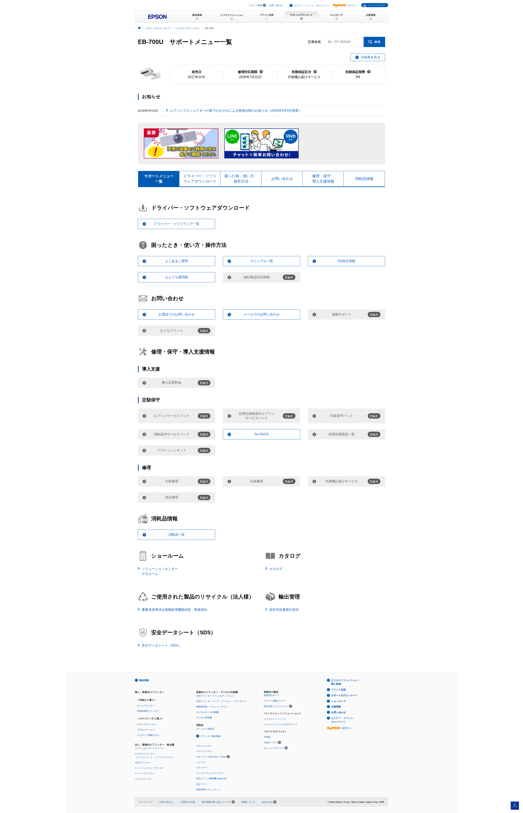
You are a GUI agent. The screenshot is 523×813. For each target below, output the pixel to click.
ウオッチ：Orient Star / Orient (211, 757)
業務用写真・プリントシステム (212, 706)
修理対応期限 (250, 72)
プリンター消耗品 (205, 729)
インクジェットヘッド (275, 719)
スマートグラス (204, 751)
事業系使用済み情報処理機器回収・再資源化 (174, 609)
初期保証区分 (304, 72)
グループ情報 (255, 5)
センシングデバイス (274, 748)
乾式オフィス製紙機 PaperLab (211, 778)
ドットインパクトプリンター (149, 768)
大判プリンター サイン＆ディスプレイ (215, 696)
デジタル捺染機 (204, 717)
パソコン (200, 762)
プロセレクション (146, 729)
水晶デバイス (270, 742)
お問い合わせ (276, 5)
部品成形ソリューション (276, 706)
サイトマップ (145, 802)
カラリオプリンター (147, 724)
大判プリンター (143, 762)
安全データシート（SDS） (161, 645)
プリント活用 (338, 689)
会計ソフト (201, 784)
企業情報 (336, 706)
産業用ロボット (271, 695)
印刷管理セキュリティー (208, 789)
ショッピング (338, 701)
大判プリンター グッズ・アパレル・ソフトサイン (221, 701)
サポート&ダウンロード (344, 695)
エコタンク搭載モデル (148, 735)
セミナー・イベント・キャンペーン (312, 5)
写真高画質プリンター (148, 711)
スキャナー (201, 767)
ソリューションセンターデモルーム (160, 571)
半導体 (267, 737)
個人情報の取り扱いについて (217, 802)
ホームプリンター (146, 705)
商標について (248, 802)
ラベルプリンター (144, 779)
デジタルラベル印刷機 (207, 712)
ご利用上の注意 (187, 802)
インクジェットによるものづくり (280, 724)
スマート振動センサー (275, 701)
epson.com (267, 802)
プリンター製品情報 (210, 736)
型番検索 (314, 42)
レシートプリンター (145, 773)
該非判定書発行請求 (284, 609)
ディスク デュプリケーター (210, 773)
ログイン (352, 5)
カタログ (275, 568)
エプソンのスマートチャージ (149, 748)
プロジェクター (204, 746)
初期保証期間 (358, 72)
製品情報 (144, 680)
